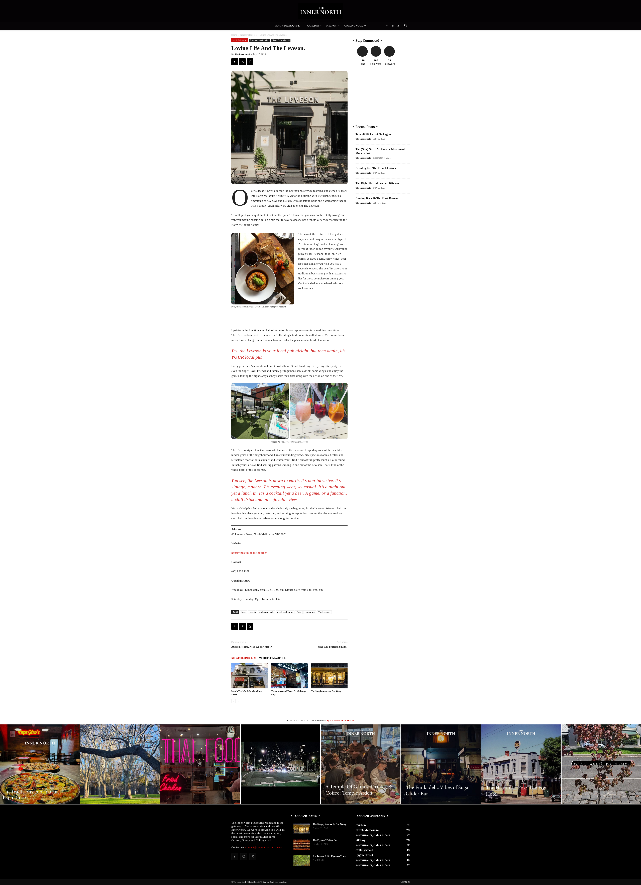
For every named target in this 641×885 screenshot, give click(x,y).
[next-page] (239, 701)
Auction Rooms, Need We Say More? (251, 646)
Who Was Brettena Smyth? (333, 646)
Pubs (299, 612)
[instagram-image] (40, 764)
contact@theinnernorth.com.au (263, 847)
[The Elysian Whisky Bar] (301, 844)
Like (362, 47)
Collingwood (353, 25)
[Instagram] (392, 26)
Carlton (313, 25)
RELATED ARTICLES (243, 658)
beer (244, 612)
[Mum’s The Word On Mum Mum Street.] (249, 675)
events (253, 612)
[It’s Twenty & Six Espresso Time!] (301, 860)
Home (234, 35)
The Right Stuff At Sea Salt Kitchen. (377, 183)
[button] (406, 26)
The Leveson (324, 612)
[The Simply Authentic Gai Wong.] (329, 675)
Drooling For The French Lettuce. (376, 168)
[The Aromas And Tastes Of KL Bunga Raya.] (289, 675)
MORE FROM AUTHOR (272, 658)
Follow (376, 47)
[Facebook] (386, 26)
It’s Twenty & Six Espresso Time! (329, 856)
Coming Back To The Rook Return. (377, 198)
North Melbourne (287, 25)
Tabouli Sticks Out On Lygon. (373, 134)
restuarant (310, 612)
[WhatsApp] (250, 61)
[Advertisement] (289, 316)
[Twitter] (398, 26)
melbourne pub (266, 612)
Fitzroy (331, 25)
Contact (405, 881)
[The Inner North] (320, 11)
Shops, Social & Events (280, 40)
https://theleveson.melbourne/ (249, 552)
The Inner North (242, 54)
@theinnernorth (340, 720)
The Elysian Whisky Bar (325, 840)
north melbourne (285, 612)
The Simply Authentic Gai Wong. (326, 691)
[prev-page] (233, 701)
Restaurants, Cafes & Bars (259, 40)
